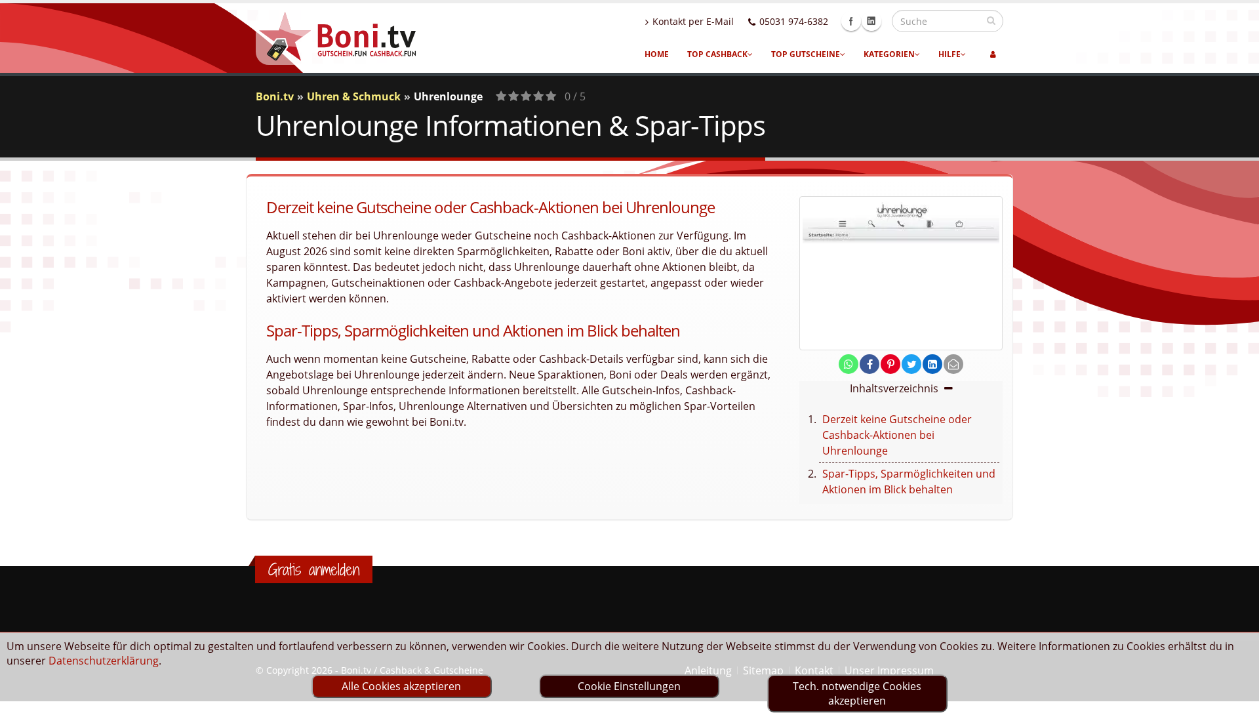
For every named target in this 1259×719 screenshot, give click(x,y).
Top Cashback (717, 54)
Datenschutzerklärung (104, 660)
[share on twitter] (911, 364)
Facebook (851, 21)
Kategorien (889, 54)
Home (657, 54)
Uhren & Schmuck (354, 96)
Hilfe (949, 54)
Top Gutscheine (805, 54)
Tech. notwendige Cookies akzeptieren (857, 693)
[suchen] (991, 20)
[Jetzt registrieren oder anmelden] (993, 54)
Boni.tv (275, 96)
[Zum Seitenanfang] (1236, 703)
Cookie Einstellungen (629, 686)
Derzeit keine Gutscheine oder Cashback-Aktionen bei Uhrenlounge (897, 435)
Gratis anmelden (313, 569)
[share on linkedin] (932, 364)
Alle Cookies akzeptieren (401, 686)
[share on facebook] (869, 364)
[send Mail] (953, 364)
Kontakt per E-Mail (693, 21)
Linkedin (871, 21)
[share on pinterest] (890, 364)
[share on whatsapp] (848, 364)
